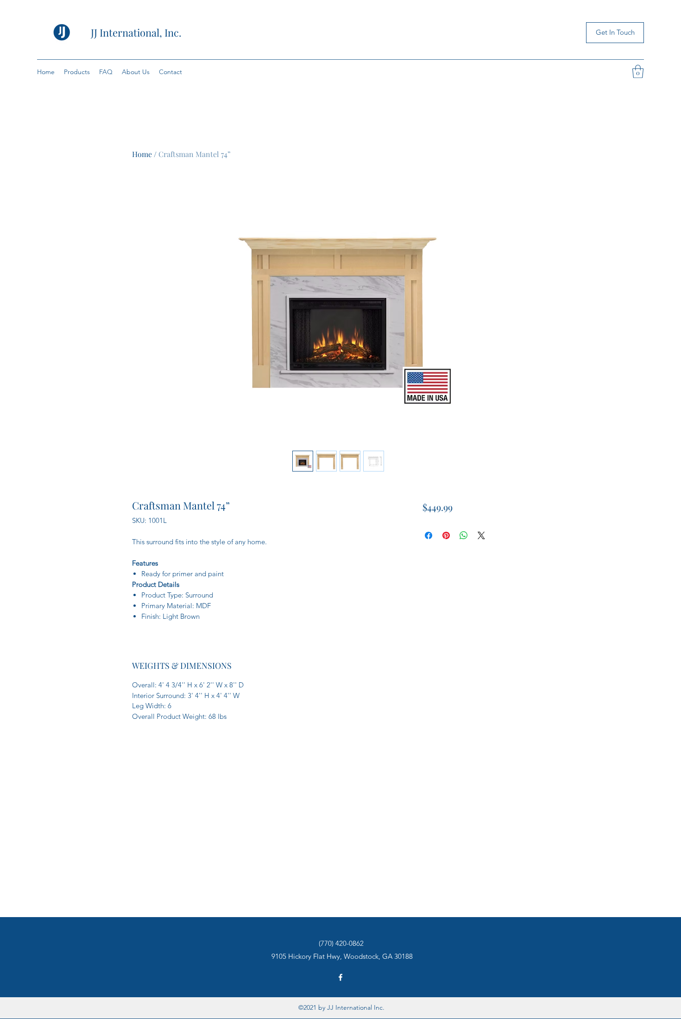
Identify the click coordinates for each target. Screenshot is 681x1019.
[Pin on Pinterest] (446, 535)
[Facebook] (340, 977)
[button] (637, 71)
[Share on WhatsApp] (463, 535)
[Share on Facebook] (428, 535)
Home (142, 154)
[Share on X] (481, 535)
